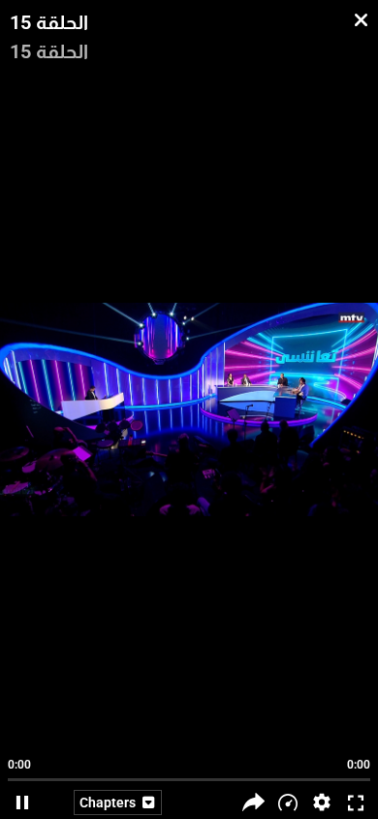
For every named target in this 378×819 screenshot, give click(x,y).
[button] (321, 802)
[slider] (189, 770)
